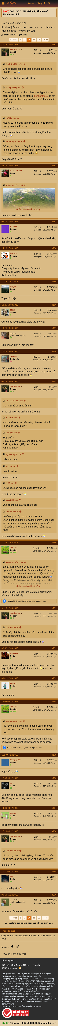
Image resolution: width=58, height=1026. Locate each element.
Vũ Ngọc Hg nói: (13, 87)
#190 (54, 542)
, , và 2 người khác (26, 601)
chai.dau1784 (10, 34)
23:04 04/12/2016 (9, 701)
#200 (54, 895)
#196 (54, 778)
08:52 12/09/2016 (9, 648)
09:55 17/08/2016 (9, 221)
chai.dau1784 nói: (14, 721)
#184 (54, 248)
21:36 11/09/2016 (9, 542)
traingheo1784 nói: (14, 185)
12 (39, 39)
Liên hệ (5, 965)
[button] (3, 3)
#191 (54, 608)
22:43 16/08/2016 (9, 165)
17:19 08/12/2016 (9, 831)
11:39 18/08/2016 (9, 281)
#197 (54, 808)
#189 (54, 381)
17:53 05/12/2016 (9, 778)
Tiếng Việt (9, 960)
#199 (54, 871)
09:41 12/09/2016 (9, 678)
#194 (54, 701)
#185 (54, 281)
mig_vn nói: (11, 466)
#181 (54, 44)
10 (29, 39)
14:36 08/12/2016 (9, 808)
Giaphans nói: (12, 511)
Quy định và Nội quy (20, 965)
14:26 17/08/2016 (9, 248)
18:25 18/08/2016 (9, 305)
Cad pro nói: (11, 432)
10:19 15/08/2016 (9, 44)
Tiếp (45, 39)
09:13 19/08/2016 (9, 381)
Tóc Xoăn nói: (12, 627)
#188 (54, 351)
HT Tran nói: (11, 417)
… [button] (24, 39)
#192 (54, 648)
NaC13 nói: (11, 118)
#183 (54, 221)
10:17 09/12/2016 (9, 871)
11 (34, 39)
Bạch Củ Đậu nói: (14, 64)
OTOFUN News (9, 968)
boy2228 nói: (12, 500)
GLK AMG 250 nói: (14, 400)
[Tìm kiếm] (54, 3)
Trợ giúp (36, 965)
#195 (54, 755)
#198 (54, 831)
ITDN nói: (10, 483)
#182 (54, 165)
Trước (14, 39)
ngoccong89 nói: (13, 454)
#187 (54, 328)
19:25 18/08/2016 (9, 328)
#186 (54, 305)
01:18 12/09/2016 (9, 608)
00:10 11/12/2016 (9, 895)
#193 (54, 678)
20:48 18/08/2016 (9, 351)
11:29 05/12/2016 (9, 755)
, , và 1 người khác (24, 747)
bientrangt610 (40, 96)
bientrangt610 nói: (14, 141)
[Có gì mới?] (49, 3)
